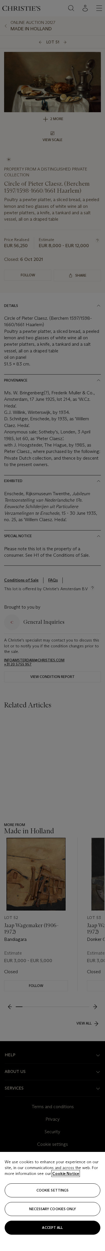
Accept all (52, 1227)
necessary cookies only (52, 1209)
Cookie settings (52, 1190)
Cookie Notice (65, 1173)
